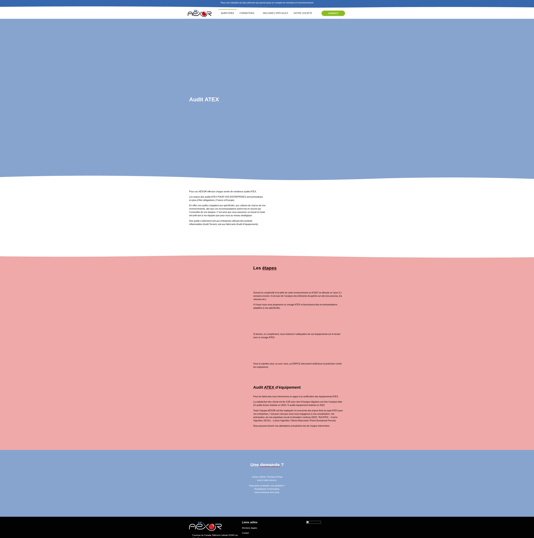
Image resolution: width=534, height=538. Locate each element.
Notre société (303, 13)
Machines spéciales (275, 13)
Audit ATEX (227, 13)
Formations (247, 13)
